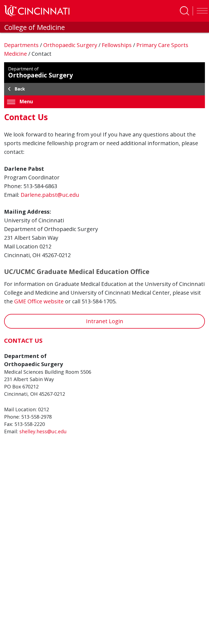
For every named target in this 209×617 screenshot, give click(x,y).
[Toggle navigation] (201, 10)
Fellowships (117, 45)
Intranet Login (104, 321)
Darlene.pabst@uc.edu (50, 194)
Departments (22, 45)
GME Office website (39, 301)
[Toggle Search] (184, 11)
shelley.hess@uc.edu (43, 431)
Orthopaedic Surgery (71, 45)
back (20, 89)
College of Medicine (34, 27)
